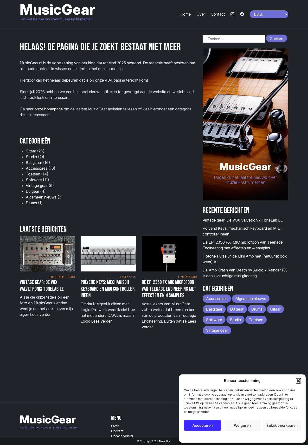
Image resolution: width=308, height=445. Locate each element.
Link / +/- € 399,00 (62, 277)
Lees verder (40, 314)
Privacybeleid (252, 436)
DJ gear (32, 191)
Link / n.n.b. (128, 277)
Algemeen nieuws (41, 197)
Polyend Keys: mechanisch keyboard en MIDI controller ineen (108, 289)
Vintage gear (37, 185)
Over (201, 14)
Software (34, 179)
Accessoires (36, 168)
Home (185, 14)
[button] (298, 380)
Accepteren (202, 425)
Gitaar (31, 151)
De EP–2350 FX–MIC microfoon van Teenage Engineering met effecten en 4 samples (169, 289)
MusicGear (57, 9)
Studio (31, 156)
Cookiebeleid (230, 436)
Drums (31, 202)
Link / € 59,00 (187, 277)
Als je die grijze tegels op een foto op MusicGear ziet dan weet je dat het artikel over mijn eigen (47, 296)
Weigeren (242, 425)
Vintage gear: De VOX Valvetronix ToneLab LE (42, 285)
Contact (218, 14)
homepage (53, 109)
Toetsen (33, 174)
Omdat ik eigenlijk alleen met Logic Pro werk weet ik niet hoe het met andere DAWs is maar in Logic (108, 299)
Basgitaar (34, 162)
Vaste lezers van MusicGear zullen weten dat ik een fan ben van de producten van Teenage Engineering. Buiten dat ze (169, 302)
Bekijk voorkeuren (282, 425)
